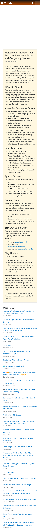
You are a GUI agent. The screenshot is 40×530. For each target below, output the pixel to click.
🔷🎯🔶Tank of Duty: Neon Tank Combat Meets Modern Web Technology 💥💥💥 (19, 373)
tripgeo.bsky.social (20, 242)
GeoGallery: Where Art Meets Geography (17, 360)
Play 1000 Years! (9, 472)
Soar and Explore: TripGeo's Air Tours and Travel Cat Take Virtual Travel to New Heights (20, 492)
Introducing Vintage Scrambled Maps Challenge (19, 478)
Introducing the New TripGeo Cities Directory (18, 447)
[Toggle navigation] (37, 3)
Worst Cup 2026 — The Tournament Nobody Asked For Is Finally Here (18, 338)
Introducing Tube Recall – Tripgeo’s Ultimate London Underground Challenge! (18, 422)
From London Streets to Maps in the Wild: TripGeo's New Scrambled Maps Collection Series (18, 455)
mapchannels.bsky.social (16, 246)
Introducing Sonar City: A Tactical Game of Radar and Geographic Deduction (20, 329)
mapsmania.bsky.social (25, 249)
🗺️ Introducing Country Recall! (13, 366)
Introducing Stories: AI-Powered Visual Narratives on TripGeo (16, 352)
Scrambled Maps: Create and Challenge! (17, 485)
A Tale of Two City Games (12, 415)
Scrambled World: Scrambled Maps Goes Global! (20, 499)
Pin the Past (7, 345)
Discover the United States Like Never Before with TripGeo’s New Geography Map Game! (18, 523)
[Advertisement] (20, 27)
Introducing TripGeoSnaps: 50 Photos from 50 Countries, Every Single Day (18, 312)
